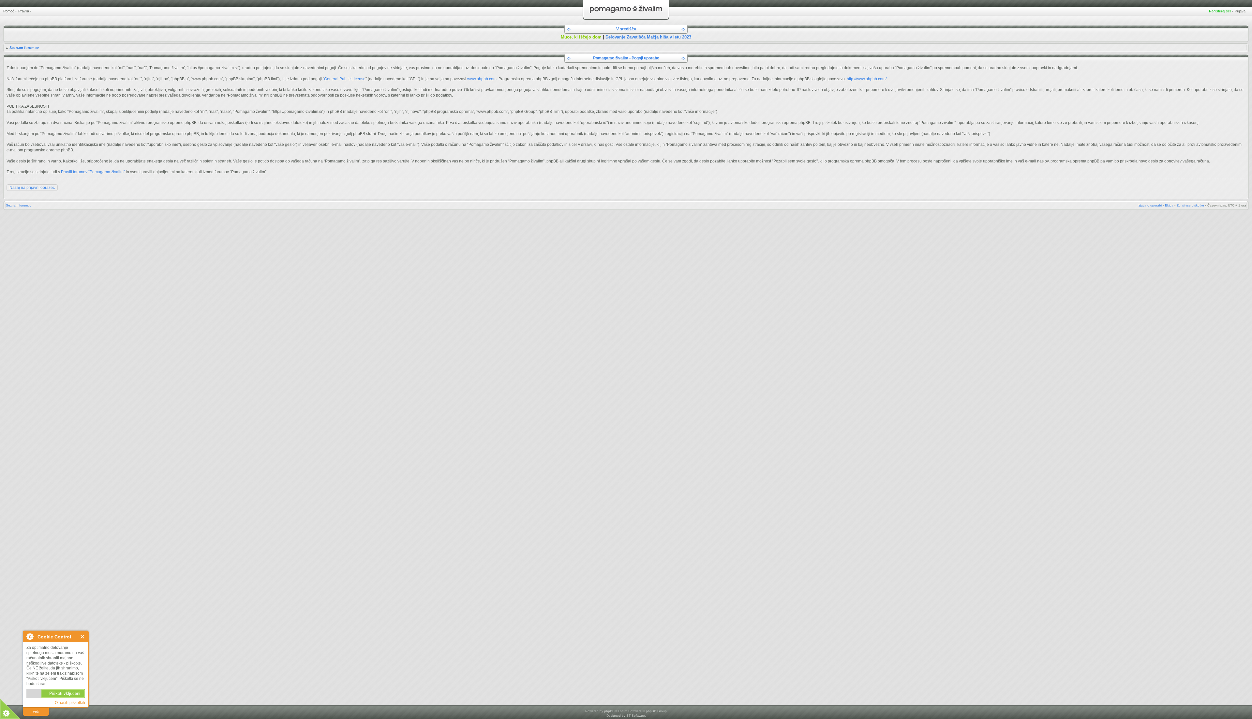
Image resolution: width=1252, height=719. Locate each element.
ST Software (635, 715)
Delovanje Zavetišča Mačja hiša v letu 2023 (648, 37)
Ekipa (1169, 205)
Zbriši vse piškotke (1190, 205)
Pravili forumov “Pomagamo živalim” (93, 172)
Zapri (83, 637)
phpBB (609, 711)
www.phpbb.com (482, 79)
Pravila (23, 11)
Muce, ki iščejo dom (581, 37)
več (36, 711)
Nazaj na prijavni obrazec (32, 187)
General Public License (344, 79)
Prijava (1240, 11)
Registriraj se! (1220, 11)
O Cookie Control (29, 636)
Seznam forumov (24, 48)
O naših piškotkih (70, 702)
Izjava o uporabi (1150, 205)
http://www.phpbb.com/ (867, 79)
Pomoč (8, 11)
